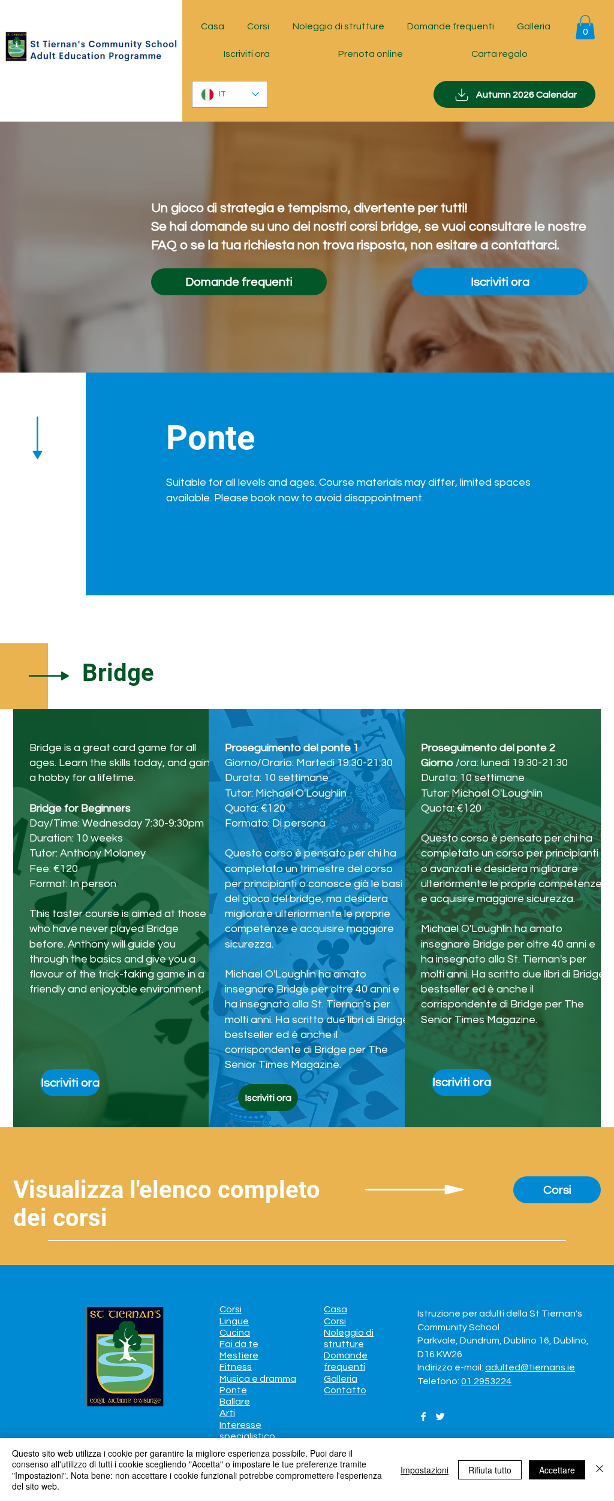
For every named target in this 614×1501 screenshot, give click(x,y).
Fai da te (238, 1344)
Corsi (230, 1309)
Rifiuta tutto (489, 1470)
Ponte (233, 1390)
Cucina (234, 1332)
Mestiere (238, 1355)
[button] (585, 27)
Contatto (345, 1390)
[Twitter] (440, 1417)
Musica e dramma (257, 1379)
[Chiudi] (599, 1469)
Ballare (234, 1401)
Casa (335, 1309)
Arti (227, 1413)
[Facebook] (423, 1417)
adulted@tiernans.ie (530, 1367)
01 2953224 (486, 1381)
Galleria (340, 1379)
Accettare (557, 1470)
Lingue (234, 1321)
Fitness (235, 1367)
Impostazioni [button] (425, 1470)
